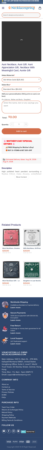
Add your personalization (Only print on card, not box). (21, 95)
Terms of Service (8, 390)
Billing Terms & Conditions (12, 420)
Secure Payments (18, 313)
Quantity (5, 124)
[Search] (37, 15)
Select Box (6, 85)
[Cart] (40, 8)
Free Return (15, 326)
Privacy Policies (8, 392)
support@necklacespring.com (19, 375)
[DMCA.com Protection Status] (28, 432)
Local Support (16, 338)
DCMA (4, 395)
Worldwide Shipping (19, 302)
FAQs (4, 397)
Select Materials (8, 75)
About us (5, 384)
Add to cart (21, 131)
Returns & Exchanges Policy (12, 410)
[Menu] (3, 8)
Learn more (15, 307)
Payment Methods (9, 417)
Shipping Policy (8, 415)
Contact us (6, 387)
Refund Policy (7, 412)
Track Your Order (8, 407)
